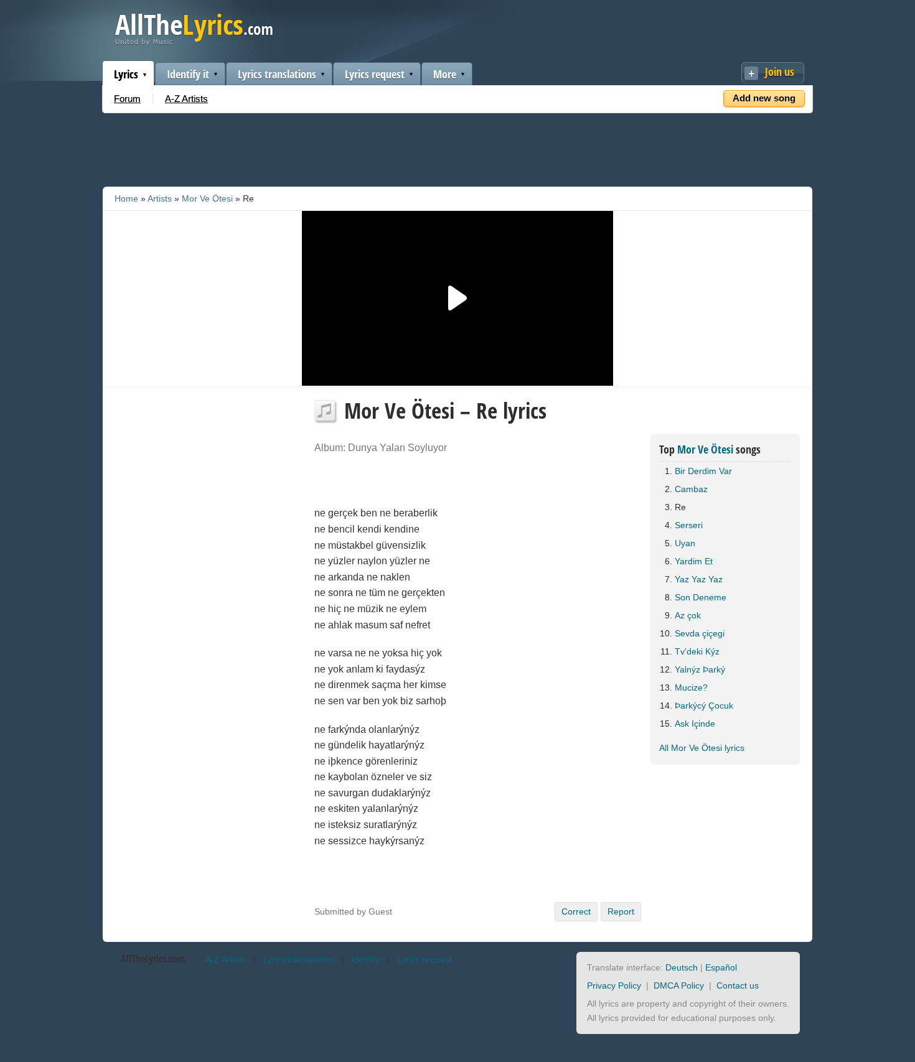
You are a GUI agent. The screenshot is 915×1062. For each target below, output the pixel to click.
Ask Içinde (695, 724)
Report (621, 911)
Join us (779, 71)
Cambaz (691, 489)
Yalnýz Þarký (700, 669)
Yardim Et (694, 561)
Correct (576, 911)
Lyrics (126, 74)
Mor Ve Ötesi (207, 198)
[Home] (194, 42)
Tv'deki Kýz (697, 651)
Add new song (764, 98)
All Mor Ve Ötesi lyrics (701, 748)
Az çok (688, 615)
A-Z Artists (186, 98)
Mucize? (691, 687)
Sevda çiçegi (700, 633)
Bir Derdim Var (703, 471)
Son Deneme (700, 597)
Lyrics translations (277, 74)
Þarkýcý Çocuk (704, 705)
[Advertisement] (457, 147)
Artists (160, 198)
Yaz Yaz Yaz (699, 579)
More (444, 74)
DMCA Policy (679, 985)
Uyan (685, 543)
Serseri (689, 525)
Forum (127, 98)
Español (721, 967)
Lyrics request (375, 74)
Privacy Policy (614, 985)
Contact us (737, 985)
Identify (365, 959)
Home (126, 198)
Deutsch (681, 967)
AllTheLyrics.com (153, 959)
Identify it (188, 74)
